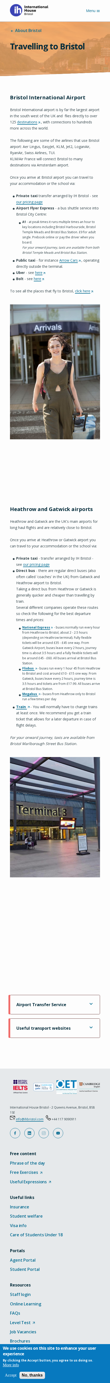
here (40, 272)
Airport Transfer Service (41, 1004)
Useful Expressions (30, 1182)
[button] (15, 1133)
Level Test (22, 1323)
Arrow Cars (70, 260)
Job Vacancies (23, 1332)
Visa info (18, 1225)
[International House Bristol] (31, 10)
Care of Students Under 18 (36, 1235)
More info (11, 1365)
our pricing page (29, 201)
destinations (28, 122)
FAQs (15, 1313)
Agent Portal (23, 1260)
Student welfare (26, 1216)
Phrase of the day (27, 1163)
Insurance (19, 1207)
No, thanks (32, 1375)
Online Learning (25, 1304)
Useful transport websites (43, 1028)
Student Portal (25, 1269)
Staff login (20, 1294)
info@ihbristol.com (29, 1119)
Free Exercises (26, 1172)
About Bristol (27, 30)
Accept (10, 1375)
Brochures (20, 1341)
